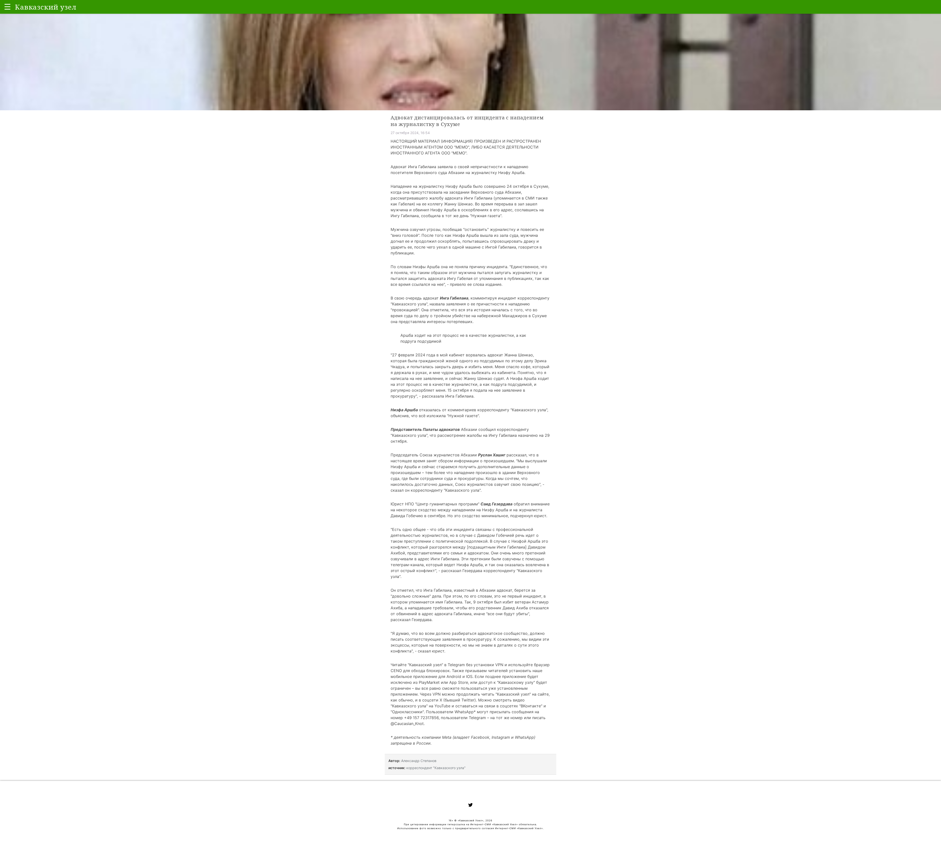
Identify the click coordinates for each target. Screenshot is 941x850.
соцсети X (432, 700)
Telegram (456, 664)
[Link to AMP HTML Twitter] (470, 805)
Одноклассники (407, 711)
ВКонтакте (531, 705)
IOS (469, 676)
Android (453, 676)
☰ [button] (7, 7)
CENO (396, 670)
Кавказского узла (409, 303)
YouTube (442, 705)
